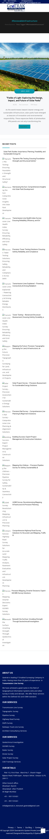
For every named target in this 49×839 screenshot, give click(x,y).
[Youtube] (45, 3)
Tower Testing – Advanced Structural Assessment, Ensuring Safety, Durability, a (28, 316)
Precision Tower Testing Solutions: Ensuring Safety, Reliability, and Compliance (28, 250)
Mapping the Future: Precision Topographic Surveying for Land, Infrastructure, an (28, 347)
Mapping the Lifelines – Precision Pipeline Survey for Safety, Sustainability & (28, 466)
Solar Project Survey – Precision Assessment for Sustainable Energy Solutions (29, 384)
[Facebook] (19, 824)
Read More (23, 126)
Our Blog (28, 828)
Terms (19, 828)
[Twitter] (42, 3)
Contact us (39, 828)
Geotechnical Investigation (12, 742)
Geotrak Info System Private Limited (28, 830)
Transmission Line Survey (12, 707)
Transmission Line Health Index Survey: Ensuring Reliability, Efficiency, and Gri (27, 219)
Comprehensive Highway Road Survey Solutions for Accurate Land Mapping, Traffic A (29, 533)
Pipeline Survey (8, 715)
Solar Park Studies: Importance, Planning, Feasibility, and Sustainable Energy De (25, 153)
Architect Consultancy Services (14, 731)
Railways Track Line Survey (13, 727)
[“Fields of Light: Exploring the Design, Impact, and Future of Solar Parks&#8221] (24, 44)
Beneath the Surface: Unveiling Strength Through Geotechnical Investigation (27, 620)
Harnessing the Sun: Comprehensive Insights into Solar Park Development (29, 188)
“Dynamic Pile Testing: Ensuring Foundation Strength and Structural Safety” (28, 160)
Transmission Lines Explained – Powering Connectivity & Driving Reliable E (27, 285)
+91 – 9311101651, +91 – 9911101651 (9, 1)
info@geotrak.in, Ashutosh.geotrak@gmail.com (30, 1)
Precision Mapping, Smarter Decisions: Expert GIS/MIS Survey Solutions (29, 592)
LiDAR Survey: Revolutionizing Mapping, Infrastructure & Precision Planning (27, 503)
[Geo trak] (14, 8)
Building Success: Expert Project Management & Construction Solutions (27, 438)
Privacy (11, 828)
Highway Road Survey (11, 719)
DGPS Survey (7, 723)
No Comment (23, 105)
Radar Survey (7, 750)
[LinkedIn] (22, 824)
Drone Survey (7, 754)
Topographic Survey (10, 711)
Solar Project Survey (10, 758)
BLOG (15, 105)
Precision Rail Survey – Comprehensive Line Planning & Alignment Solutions (28, 412)
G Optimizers (38, 833)
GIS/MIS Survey (8, 746)
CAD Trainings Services (11, 762)
